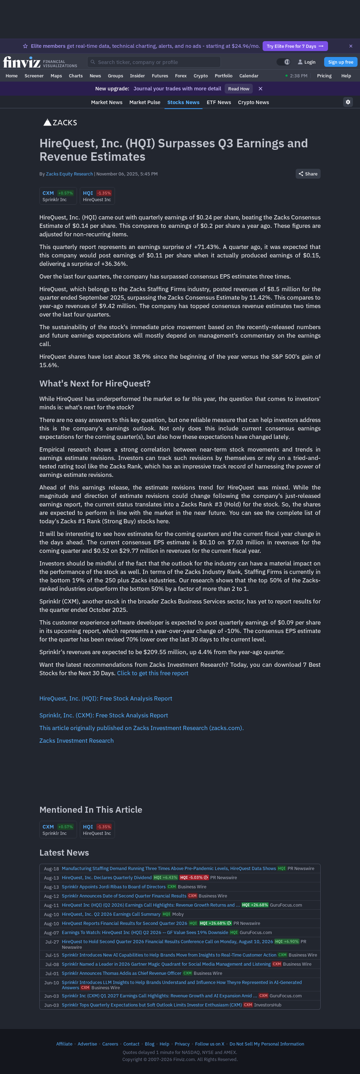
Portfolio (223, 75)
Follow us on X (209, 1044)
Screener (34, 75)
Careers (110, 1044)
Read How (238, 88)
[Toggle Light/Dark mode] (283, 62)
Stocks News (183, 102)
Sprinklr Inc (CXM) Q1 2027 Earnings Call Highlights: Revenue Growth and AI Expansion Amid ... (159, 995)
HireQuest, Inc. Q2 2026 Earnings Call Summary (111, 914)
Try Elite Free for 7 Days (291, 46)
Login (310, 62)
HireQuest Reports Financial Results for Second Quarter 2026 (124, 923)
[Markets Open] (286, 75)
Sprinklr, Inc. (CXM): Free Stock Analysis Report (103, 715)
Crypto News (253, 102)
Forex (181, 75)
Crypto (201, 75)
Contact (131, 1044)
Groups (115, 75)
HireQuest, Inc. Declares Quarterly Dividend (107, 877)
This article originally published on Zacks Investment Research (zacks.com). (141, 728)
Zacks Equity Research (69, 174)
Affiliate (64, 1044)
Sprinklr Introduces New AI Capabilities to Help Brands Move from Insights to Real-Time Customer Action (169, 955)
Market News (106, 102)
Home (12, 75)
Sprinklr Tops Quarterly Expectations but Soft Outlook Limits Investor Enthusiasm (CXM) (152, 1005)
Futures (160, 75)
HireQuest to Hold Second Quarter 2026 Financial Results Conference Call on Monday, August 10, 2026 (167, 941)
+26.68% (255, 904)
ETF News (219, 102)
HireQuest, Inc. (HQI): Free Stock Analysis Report (105, 698)
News (95, 75)
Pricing (324, 75)
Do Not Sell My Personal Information (267, 1044)
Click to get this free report (152, 673)
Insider (137, 75)
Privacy (182, 1044)
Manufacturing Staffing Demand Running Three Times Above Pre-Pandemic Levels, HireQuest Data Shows (169, 868)
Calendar (248, 75)
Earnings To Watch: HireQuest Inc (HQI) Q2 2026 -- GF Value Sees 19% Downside (145, 932)
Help (346, 75)
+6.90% (286, 941)
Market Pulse (144, 102)
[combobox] (154, 62)
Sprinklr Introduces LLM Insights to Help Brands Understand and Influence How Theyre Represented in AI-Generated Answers (182, 984)
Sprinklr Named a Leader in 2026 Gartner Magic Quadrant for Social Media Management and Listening (166, 964)
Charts (76, 75)
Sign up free (340, 62)
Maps (56, 75)
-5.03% (191, 877)
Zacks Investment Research (76, 740)
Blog (149, 1044)
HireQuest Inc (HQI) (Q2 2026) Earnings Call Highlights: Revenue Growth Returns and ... (151, 905)
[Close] (350, 46)
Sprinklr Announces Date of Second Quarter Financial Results (124, 896)
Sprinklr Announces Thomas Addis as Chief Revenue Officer (121, 973)
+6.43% (165, 877)
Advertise (87, 1044)
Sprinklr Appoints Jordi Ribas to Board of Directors (114, 886)
